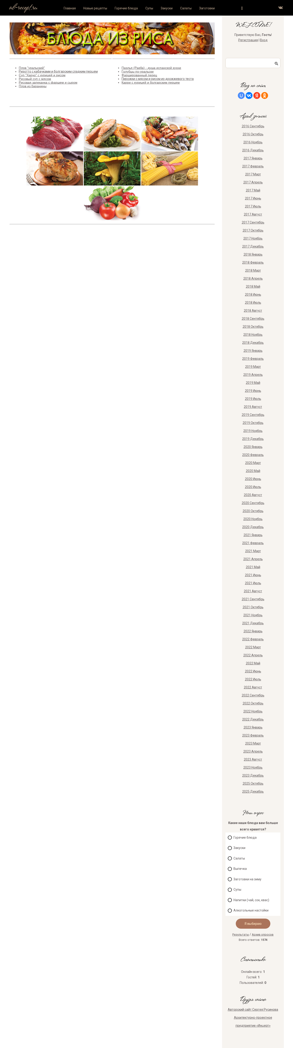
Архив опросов (263, 934)
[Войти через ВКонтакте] (249, 95)
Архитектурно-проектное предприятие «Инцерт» (253, 1021)
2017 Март (253, 174)
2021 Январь (253, 535)
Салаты (239, 858)
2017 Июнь (253, 198)
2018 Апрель (253, 278)
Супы (237, 889)
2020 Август (253, 495)
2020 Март (253, 463)
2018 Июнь (253, 294)
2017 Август (253, 214)
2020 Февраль (253, 455)
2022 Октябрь (253, 703)
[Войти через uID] (241, 95)
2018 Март (253, 270)
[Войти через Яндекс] (256, 95)
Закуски (239, 848)
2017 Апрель (253, 182)
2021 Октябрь (253, 607)
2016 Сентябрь (253, 126)
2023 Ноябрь (253, 767)
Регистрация (248, 40)
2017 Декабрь (253, 246)
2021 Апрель (253, 559)
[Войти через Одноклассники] (264, 95)
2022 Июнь (253, 671)
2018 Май (253, 286)
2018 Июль (253, 302)
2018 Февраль (253, 262)
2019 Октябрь (253, 423)
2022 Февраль (253, 639)
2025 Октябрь (253, 783)
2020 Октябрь (253, 511)
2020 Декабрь (253, 527)
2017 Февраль (253, 166)
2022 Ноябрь (253, 711)
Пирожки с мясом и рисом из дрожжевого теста (158, 79)
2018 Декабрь (253, 342)
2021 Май (253, 567)
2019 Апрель (253, 375)
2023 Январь (253, 727)
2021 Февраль (253, 543)
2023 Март (253, 743)
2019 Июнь (253, 391)
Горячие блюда (245, 837)
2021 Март (253, 551)
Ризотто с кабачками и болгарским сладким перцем (58, 71)
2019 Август (253, 407)
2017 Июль (253, 206)
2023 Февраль (253, 735)
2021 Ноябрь (253, 615)
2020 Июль (253, 487)
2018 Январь (253, 254)
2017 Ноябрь (253, 238)
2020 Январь (253, 447)
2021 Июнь (253, 575)
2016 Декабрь (253, 150)
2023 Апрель (253, 751)
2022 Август (253, 687)
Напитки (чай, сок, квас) (251, 900)
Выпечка (240, 869)
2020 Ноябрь (253, 519)
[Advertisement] (110, 286)
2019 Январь (253, 350)
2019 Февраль (253, 358)
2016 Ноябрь (253, 142)
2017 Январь (253, 158)
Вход (264, 40)
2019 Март (253, 366)
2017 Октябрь (253, 230)
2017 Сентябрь (253, 222)
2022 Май (253, 663)
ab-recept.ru (23, 7)
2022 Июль (253, 679)
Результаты (240, 934)
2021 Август (253, 591)
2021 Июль (253, 583)
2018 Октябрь (253, 326)
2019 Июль (253, 399)
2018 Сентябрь (253, 318)
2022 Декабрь (253, 719)
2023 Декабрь (253, 775)
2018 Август (253, 310)
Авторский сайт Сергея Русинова (253, 1009)
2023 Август (253, 759)
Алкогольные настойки (251, 910)
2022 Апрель (253, 655)
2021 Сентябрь (253, 599)
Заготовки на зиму (247, 879)
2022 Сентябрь (253, 695)
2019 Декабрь (253, 439)
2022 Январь (253, 631)
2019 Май (253, 383)
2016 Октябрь (253, 134)
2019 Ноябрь (253, 431)
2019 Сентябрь (253, 415)
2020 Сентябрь (253, 503)
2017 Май (253, 190)
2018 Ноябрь (253, 334)
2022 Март (253, 647)
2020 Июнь (253, 479)
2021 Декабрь (253, 623)
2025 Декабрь (253, 791)
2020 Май (253, 471)
